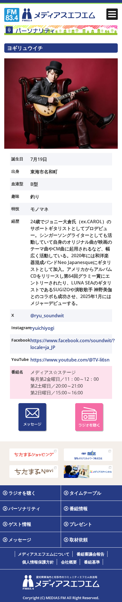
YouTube (20, 359)
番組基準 (92, 562)
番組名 (17, 372)
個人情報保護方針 (38, 562)
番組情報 (79, 508)
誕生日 (17, 158)
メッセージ (20, 540)
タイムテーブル (85, 493)
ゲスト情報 (20, 524)
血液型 (17, 183)
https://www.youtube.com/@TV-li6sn (70, 360)
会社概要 (69, 562)
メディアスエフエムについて (44, 554)
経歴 (15, 221)
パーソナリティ (24, 508)
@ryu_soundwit (47, 315)
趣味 (15, 196)
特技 (15, 208)
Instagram (20, 327)
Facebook (20, 340)
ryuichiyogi (42, 328)
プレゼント (81, 524)
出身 (15, 171)
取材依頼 (79, 540)
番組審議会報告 (90, 554)
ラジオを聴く (22, 493)
